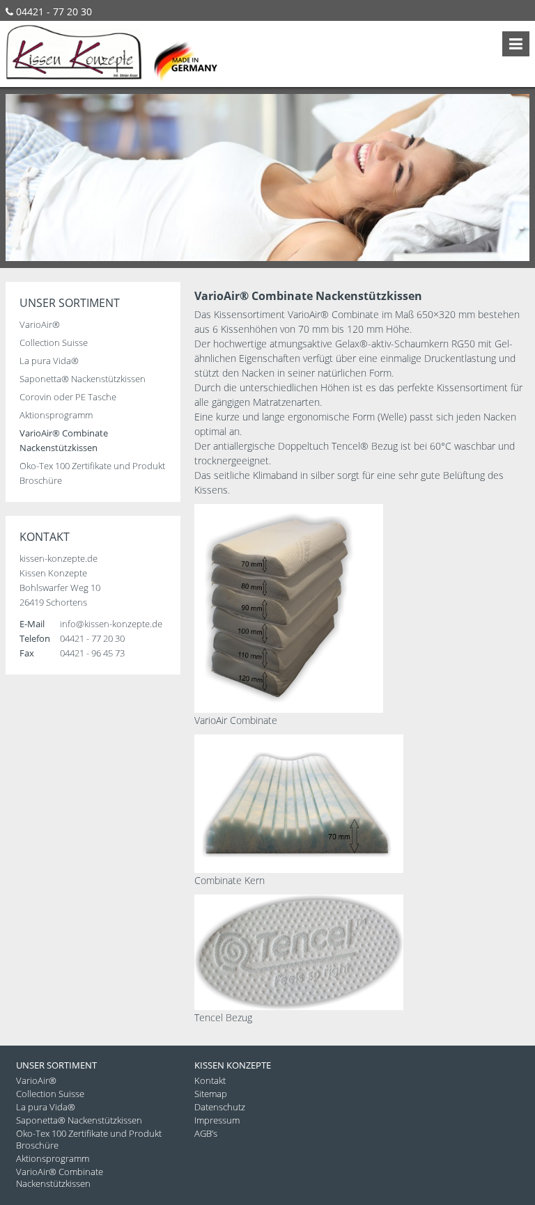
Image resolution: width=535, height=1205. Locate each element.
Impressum (217, 1120)
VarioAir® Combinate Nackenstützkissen (59, 1177)
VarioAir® (40, 324)
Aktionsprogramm (56, 415)
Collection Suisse (54, 342)
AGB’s (205, 1133)
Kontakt (210, 1080)
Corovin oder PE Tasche (68, 397)
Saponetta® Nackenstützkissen (83, 378)
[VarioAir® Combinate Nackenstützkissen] (288, 709)
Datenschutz (219, 1107)
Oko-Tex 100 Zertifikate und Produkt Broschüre (89, 1139)
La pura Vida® (49, 360)
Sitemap (210, 1093)
